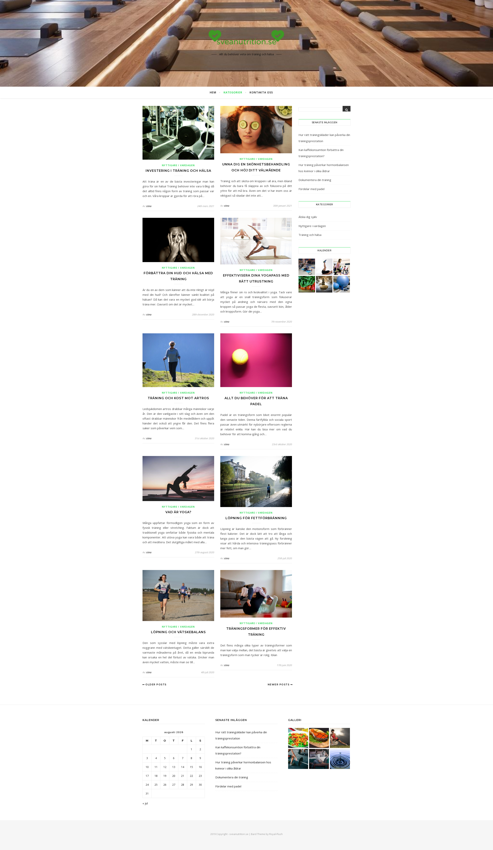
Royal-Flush (276, 834)
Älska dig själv (307, 217)
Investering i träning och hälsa (178, 171)
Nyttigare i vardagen (178, 165)
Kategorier (233, 92)
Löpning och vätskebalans (178, 632)
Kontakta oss (261, 92)
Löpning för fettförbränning (256, 518)
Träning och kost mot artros (178, 398)
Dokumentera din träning (314, 180)
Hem (213, 92)
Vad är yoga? (178, 512)
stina (148, 206)
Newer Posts (279, 684)
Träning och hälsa (309, 235)
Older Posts (156, 684)
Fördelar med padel (311, 189)
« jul (145, 803)
